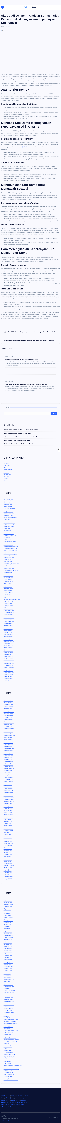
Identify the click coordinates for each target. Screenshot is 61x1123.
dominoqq (11, 1102)
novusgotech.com (8, 836)
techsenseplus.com (8, 639)
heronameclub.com (8, 592)
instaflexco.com (8, 957)
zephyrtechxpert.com (9, 768)
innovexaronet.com (8, 742)
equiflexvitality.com (8, 1026)
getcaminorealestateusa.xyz (11, 1079)
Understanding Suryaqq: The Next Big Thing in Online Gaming (21, 429)
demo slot (6, 476)
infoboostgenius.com (9, 641)
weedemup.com (8, 1047)
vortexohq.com (7, 988)
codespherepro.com (9, 656)
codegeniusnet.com (9, 728)
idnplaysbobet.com (8, 1034)
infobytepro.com (8, 724)
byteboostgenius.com (9, 799)
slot (9, 1097)
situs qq (5, 1097)
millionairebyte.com (9, 1076)
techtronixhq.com (8, 699)
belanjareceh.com (8, 512)
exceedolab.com (8, 972)
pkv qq (12, 1095)
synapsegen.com (8, 848)
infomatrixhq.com (8, 746)
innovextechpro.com (9, 618)
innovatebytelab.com (9, 722)
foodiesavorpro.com (9, 986)
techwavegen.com (8, 643)
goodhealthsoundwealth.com (11, 570)
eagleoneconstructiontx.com (11, 1025)
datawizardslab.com (9, 979)
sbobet (15, 1097)
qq (4, 471)
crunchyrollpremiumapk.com (11, 546)
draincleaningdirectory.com (10, 554)
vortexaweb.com (8, 933)
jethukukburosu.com (9, 557)
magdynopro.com (8, 628)
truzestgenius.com (8, 764)
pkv (12, 1097)
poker (5, 480)
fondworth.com (7, 519)
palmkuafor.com (8, 504)
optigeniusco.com (8, 935)
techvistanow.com (8, 744)
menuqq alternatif (5, 1095)
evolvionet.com (7, 910)
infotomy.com (7, 597)
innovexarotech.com (9, 667)
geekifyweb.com (8, 717)
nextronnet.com (8, 838)
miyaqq (18, 1104)
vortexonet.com (8, 913)
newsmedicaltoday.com (9, 1056)
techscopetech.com (9, 777)
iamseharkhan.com (8, 521)
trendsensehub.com (9, 1003)
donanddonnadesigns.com (10, 1023)
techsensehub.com (8, 706)
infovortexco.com (8, 770)
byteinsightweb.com (9, 610)
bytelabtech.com (8, 708)
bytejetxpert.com (8, 676)
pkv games (6, 472)
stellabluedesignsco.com (10, 585)
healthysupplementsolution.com (12, 599)
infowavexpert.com (8, 634)
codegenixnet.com (8, 658)
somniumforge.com (8, 559)
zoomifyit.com (7, 880)
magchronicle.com (8, 605)
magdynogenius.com (9, 612)
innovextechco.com (8, 752)
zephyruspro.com (8, 821)
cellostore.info (7, 532)
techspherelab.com (8, 790)
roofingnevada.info (8, 1058)
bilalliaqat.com (7, 1050)
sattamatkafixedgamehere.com (11, 1039)
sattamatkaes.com (8, 544)
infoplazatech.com (8, 719)
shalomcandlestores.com (10, 541)
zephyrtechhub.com (9, 865)
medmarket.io (7, 594)
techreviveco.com (8, 783)
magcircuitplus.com (8, 670)
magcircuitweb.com (8, 619)
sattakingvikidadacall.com (10, 1036)
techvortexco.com (8, 715)
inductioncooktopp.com (9, 1054)
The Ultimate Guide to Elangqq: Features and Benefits (19, 443)
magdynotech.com (8, 806)
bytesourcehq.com (8, 732)
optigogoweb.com (8, 876)
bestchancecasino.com (9, 1048)
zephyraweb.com (8, 931)
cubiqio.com (7, 981)
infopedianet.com (8, 803)
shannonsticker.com (9, 513)
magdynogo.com (8, 680)
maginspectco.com (8, 678)
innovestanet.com (8, 828)
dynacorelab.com (8, 919)
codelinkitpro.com (8, 702)
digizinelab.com (8, 772)
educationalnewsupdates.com (11, 899)
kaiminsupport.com (8, 510)
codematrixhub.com (9, 638)
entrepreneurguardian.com (10, 1041)
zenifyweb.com (7, 1014)
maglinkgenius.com (8, 753)
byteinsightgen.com (9, 647)
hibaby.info (6, 1043)
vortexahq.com (7, 926)
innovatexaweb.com (9, 710)
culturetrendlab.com (9, 1001)
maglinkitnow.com (8, 608)
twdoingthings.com (8, 583)
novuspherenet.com (9, 858)
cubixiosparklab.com (9, 748)
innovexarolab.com (8, 652)
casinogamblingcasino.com (10, 550)
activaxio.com (7, 973)
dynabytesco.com (8, 975)
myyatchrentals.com (9, 539)
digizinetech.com (8, 649)
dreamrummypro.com (9, 508)
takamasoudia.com (8, 581)
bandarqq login (7, 474)
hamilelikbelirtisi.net (9, 966)
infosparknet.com (8, 816)
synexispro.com (8, 1061)
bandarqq (6, 478)
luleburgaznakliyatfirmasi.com (11, 563)
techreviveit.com (8, 632)
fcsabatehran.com (8, 575)
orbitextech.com (8, 1010)
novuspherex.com (8, 937)
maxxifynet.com (8, 915)
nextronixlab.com (8, 825)
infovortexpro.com (8, 669)
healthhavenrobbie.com (10, 1021)
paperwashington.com (9, 1045)
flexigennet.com (8, 590)
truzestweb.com (8, 867)
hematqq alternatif (19, 1098)
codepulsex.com (8, 775)
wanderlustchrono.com (9, 999)
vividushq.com (7, 852)
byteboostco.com (8, 759)
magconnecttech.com (9, 1012)
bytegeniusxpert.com (9, 721)
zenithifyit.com (7, 928)
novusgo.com (7, 995)
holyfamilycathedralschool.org (11, 1068)
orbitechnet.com (8, 859)
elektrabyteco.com (8, 761)
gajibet (22, 1104)
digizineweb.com (8, 737)
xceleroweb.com (8, 874)
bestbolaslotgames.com (10, 1037)
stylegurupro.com (8, 977)
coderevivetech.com (9, 663)
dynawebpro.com (8, 847)
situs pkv (6, 467)
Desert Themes (5, 1120)
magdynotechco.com (9, 711)
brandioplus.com (8, 845)
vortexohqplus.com (8, 962)
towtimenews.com (8, 552)
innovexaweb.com (8, 843)
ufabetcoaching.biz (8, 1072)
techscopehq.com (8, 808)
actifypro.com (7, 953)
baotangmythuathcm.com (10, 555)
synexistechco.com (8, 920)
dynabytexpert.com (8, 830)
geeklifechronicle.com (9, 983)
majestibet (12, 1104)
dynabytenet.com (8, 786)
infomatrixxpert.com (9, 741)
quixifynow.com (7, 819)
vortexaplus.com (8, 854)
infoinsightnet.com (8, 730)
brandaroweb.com (8, 878)
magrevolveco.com (8, 665)
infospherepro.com (8, 984)
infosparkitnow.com (8, 713)
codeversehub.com (8, 794)
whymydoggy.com (8, 499)
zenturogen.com (8, 841)
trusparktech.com (8, 941)
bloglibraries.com (8, 561)
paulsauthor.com (8, 586)
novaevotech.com (8, 750)
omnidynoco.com (8, 863)
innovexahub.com (8, 917)
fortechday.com (7, 1078)
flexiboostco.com (8, 900)
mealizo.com (7, 528)
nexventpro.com (8, 946)
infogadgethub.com (8, 700)
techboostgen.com (8, 704)
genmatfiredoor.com (9, 1017)
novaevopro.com (8, 939)
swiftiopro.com (7, 964)
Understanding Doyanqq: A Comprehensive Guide (17, 433)
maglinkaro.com (8, 784)
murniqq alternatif (9, 1098)
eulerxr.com (7, 1006)
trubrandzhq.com (8, 942)
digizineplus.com (8, 810)
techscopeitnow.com (9, 672)
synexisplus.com (8, 911)
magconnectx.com (8, 1059)
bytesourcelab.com (8, 814)
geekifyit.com (7, 543)
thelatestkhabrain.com (9, 523)
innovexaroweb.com (9, 781)
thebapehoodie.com (9, 565)
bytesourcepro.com (8, 788)
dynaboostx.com (8, 955)
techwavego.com (8, 774)
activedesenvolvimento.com (11, 1030)
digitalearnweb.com (9, 501)
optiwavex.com (7, 861)
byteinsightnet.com (8, 733)
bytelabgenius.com (8, 625)
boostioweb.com (8, 902)
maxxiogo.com (7, 834)
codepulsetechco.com (9, 735)
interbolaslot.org (8, 502)
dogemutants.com (8, 577)
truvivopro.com (7, 922)
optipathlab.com (8, 906)
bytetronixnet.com (8, 674)
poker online (7, 465)
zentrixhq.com (7, 827)
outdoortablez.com (8, 596)
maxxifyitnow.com (8, 817)
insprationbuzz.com (9, 515)
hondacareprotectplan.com (10, 548)
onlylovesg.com (8, 1028)
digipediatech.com (8, 607)
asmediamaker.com (9, 533)
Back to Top (55, 1117)
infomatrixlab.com (8, 792)
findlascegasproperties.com (11, 1019)
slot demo (6, 463)
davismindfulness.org (9, 1074)
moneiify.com (7, 537)
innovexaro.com (8, 812)
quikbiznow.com (8, 872)
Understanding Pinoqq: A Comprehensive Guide (17, 440)
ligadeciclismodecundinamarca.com (13, 1065)
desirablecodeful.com (9, 588)
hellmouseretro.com (9, 574)
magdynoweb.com (8, 779)
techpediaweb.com (8, 623)
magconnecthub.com (9, 797)
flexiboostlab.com (8, 961)
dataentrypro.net (8, 506)
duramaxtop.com (8, 579)
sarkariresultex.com (9, 526)
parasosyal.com (8, 566)
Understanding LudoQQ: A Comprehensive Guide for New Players (22, 436)
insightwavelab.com (9, 992)
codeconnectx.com (8, 739)
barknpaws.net (7, 530)
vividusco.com (7, 924)
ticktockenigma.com (9, 1004)
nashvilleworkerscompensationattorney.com (15, 1067)
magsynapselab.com (9, 614)
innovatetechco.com (9, 627)
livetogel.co (6, 1016)
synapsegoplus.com (9, 801)
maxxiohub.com (8, 930)
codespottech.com (8, 601)
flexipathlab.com (8, 850)
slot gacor (20, 1097)
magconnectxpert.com (9, 763)
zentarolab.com (8, 870)
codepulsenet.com (8, 805)
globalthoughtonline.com (10, 535)
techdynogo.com (8, 603)
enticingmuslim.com (9, 568)
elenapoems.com (8, 572)
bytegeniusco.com (8, 636)
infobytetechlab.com (9, 654)
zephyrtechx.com (8, 948)
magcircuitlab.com (8, 755)
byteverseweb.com (8, 796)
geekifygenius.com (8, 1008)
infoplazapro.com (8, 630)
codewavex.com (8, 757)
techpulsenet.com (8, 766)
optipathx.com (7, 823)
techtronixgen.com (8, 616)
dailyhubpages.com (9, 1032)
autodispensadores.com (10, 1052)
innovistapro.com (8, 959)
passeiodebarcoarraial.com (10, 517)
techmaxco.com (8, 970)
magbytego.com (8, 726)
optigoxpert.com (8, 950)
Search (6, 407)
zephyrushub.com (8, 904)
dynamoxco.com (8, 839)
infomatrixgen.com (8, 650)
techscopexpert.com (9, 621)
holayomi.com (7, 1063)
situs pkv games (8, 469)
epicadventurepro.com (9, 990)
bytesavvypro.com (8, 645)
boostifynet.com (8, 944)
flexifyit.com (7, 832)
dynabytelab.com (8, 908)
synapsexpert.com (8, 869)
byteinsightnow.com (9, 661)
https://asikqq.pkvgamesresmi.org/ (10, 1106)
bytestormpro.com (8, 997)
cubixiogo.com (7, 856)
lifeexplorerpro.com (9, 994)
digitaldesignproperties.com (11, 524)
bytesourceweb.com (9, 660)
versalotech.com (8, 968)
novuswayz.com (8, 952)
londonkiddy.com (8, 1070)
